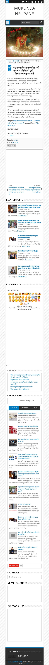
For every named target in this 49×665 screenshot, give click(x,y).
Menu (7, 1)
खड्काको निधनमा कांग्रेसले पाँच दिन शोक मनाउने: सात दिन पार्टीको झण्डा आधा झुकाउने (28, 489)
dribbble (38, 1)
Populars (14, 408)
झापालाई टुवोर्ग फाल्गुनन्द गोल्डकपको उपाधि (21, 387)
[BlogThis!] (10, 145)
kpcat (15, 140)
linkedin (35, 1)
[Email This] (8, 145)
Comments (24, 408)
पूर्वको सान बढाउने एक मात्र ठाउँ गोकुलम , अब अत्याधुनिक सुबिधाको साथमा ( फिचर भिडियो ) (28, 474)
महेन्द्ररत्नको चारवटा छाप (24, 504)
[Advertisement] (24, 165)
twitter (23, 1)
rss (32, 1)
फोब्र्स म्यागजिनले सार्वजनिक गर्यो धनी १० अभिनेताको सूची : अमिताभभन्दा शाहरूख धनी (26, 70)
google (29, 1)
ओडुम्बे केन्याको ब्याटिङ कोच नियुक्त (19, 379)
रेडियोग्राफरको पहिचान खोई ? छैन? (19, 389)
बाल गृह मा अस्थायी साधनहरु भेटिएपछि (28, 426)
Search (41, 22)
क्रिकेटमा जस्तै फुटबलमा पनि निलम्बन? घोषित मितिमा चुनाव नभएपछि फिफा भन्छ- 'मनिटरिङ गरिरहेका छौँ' (28, 457)
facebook (26, 1)
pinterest (41, 1)
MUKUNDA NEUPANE (24, 10)
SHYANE (15, 142)
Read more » (22, 216)
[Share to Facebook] (15, 145)
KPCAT (28, 663)
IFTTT (11, 136)
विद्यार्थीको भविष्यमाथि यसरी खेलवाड (27, 413)
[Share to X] (13, 145)
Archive (35, 408)
